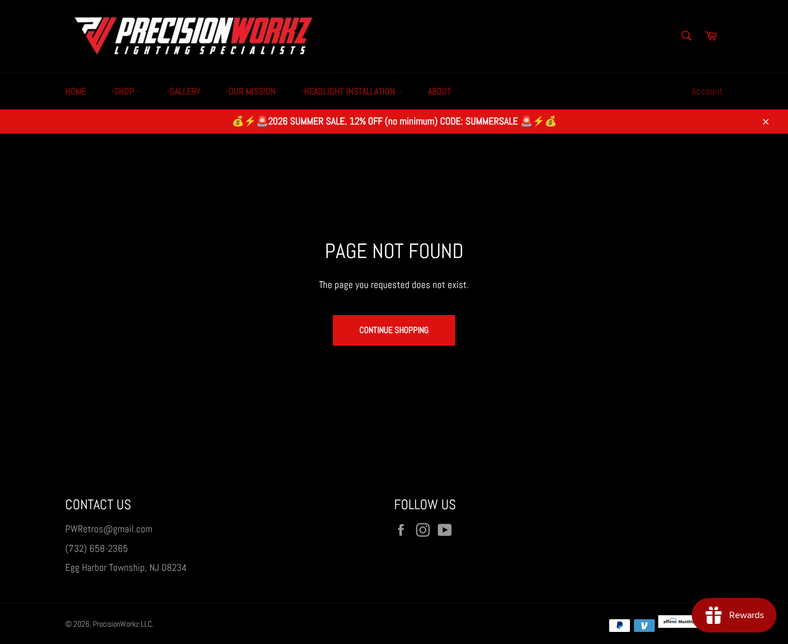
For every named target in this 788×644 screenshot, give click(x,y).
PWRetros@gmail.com (108, 528)
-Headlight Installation (349, 91)
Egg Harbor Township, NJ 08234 (126, 567)
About (439, 91)
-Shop (123, 91)
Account (707, 91)
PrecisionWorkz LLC (122, 624)
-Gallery (183, 91)
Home (75, 91)
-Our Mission (251, 91)
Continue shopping (394, 329)
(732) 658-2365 (96, 548)
